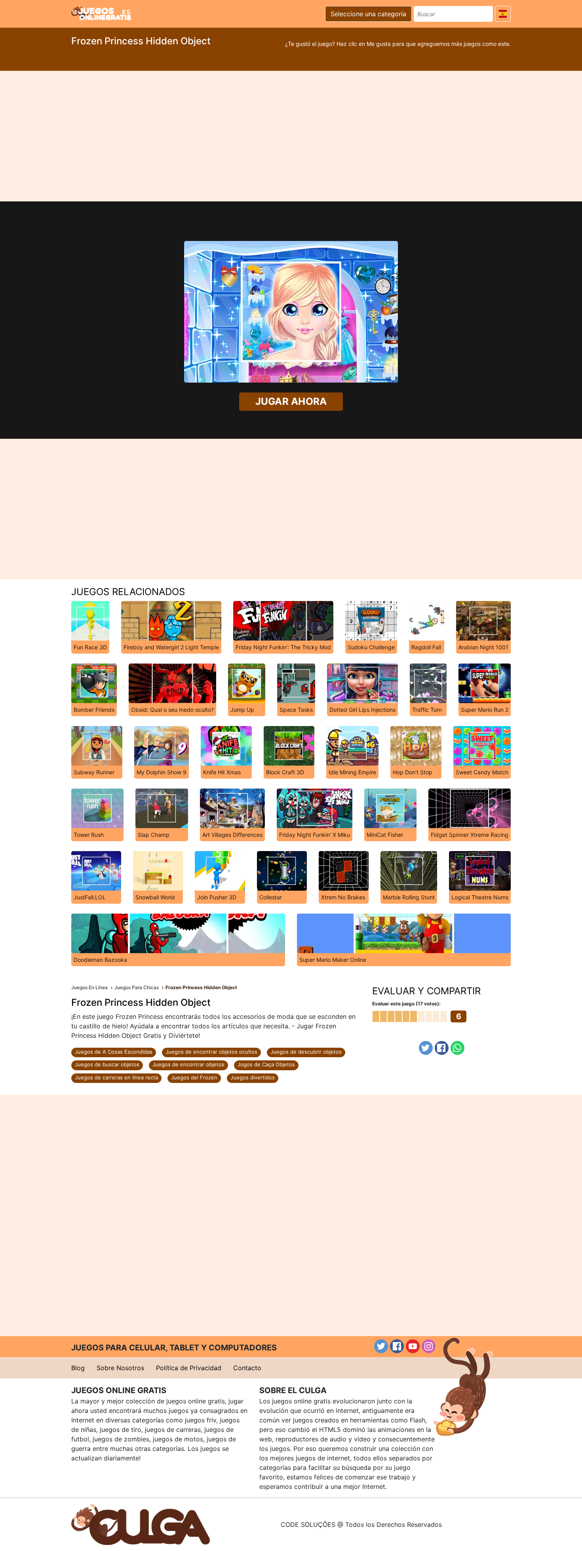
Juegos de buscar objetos (107, 1064)
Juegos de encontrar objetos (188, 1064)
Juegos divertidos (252, 1077)
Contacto (247, 1368)
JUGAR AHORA (291, 401)
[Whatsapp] (457, 1048)
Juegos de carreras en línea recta (116, 1077)
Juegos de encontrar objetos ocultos (211, 1052)
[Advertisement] (291, 136)
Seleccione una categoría (368, 14)
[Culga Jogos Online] (140, 1524)
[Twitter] (426, 1048)
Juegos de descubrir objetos (306, 1052)
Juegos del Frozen (194, 1077)
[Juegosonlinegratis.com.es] (101, 12)
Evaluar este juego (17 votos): (406, 1004)
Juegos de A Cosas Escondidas (113, 1052)
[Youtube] (413, 1346)
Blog (78, 1368)
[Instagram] (429, 1346)
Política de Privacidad (188, 1368)
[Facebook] (442, 1048)
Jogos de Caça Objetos (266, 1064)
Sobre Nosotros (120, 1368)
